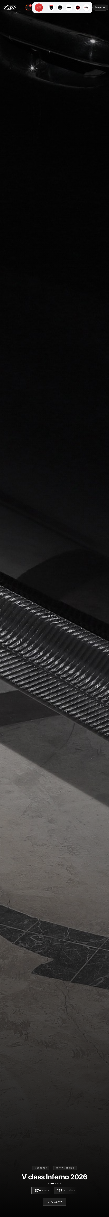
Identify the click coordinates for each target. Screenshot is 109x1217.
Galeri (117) (57, 1202)
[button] (39, 7)
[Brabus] (60, 7)
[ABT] (68, 7)
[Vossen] (77, 7)
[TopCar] (51, 7)
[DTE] (86, 7)
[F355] (39, 7)
